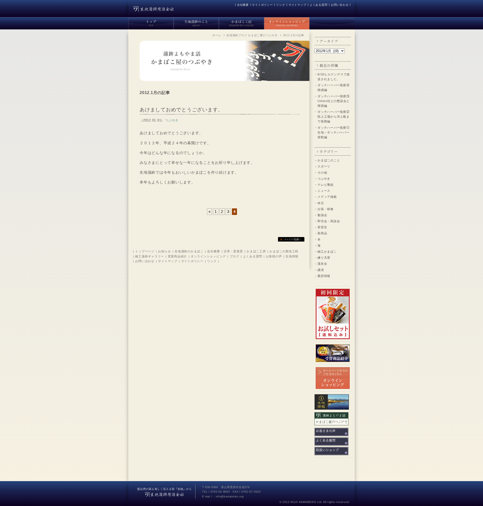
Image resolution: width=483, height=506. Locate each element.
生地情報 (292, 256)
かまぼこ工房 (256, 251)
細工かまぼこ (327, 251)
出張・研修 (325, 209)
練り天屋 (323, 257)
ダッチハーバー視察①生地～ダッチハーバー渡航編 (333, 132)
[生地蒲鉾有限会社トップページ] (151, 22)
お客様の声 (274, 256)
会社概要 (243, 4)
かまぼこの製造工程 (283, 251)
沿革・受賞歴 (233, 251)
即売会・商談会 (328, 221)
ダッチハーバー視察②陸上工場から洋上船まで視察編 (333, 116)
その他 (322, 172)
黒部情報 (323, 276)
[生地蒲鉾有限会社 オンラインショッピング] (286, 22)
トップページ (144, 251)
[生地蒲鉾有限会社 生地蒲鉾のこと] (196, 22)
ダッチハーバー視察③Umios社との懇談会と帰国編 (333, 101)
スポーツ (323, 166)
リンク (280, 4)
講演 (320, 270)
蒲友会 (322, 263)
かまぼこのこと (328, 160)
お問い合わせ (340, 4)
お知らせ (164, 251)
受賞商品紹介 (177, 256)
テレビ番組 (325, 185)
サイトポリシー (262, 4)
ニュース (323, 191)
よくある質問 (319, 4)
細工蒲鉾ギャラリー (149, 256)
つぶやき (323, 178)
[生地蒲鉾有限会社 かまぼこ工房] (241, 22)
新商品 (322, 233)
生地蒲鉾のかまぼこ (189, 251)
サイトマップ (297, 4)
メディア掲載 (327, 197)
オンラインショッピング (208, 256)
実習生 (322, 227)
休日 (320, 203)
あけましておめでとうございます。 (181, 109)
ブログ (234, 256)
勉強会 (322, 215)
